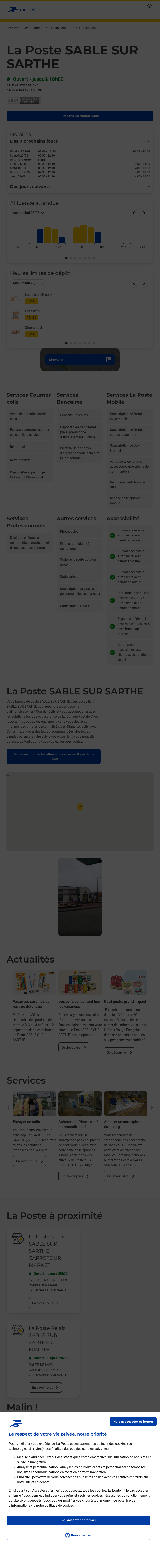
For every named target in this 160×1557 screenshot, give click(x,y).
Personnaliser (81, 1535)
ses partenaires (85, 1444)
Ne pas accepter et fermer (133, 1421)
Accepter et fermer (81, 1520)
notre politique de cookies (55, 1506)
